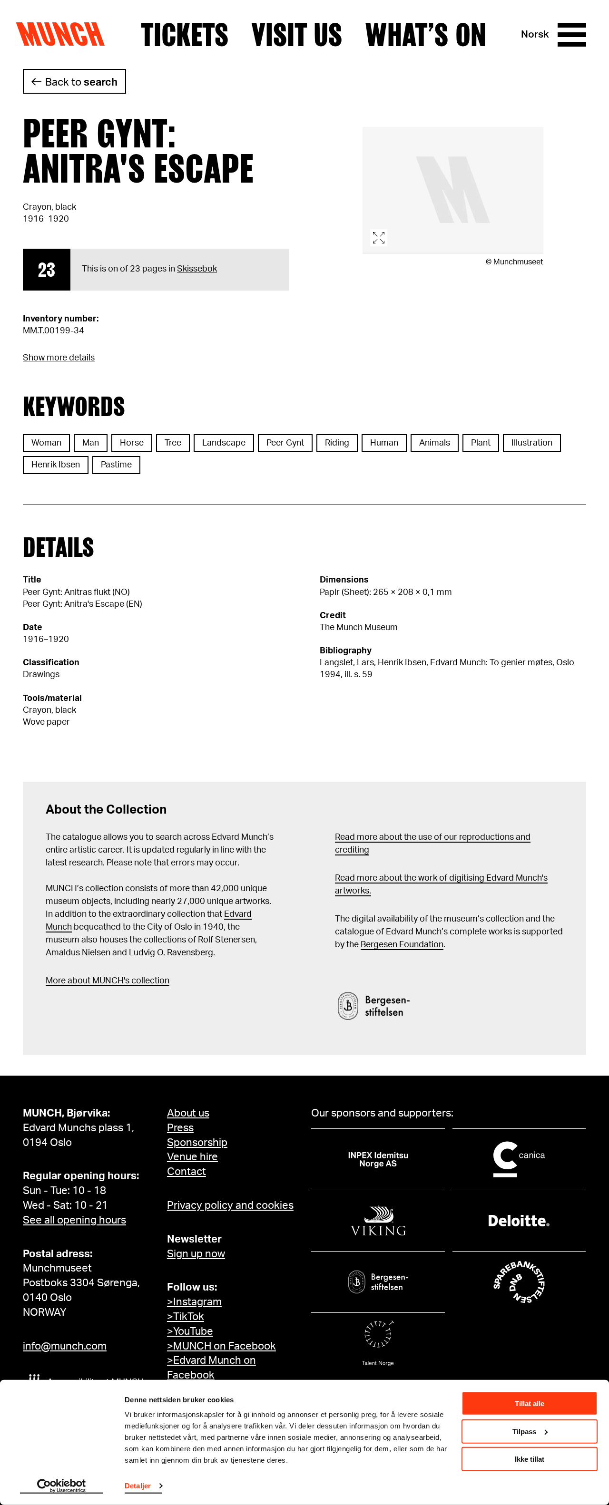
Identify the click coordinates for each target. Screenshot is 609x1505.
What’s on (425, 34)
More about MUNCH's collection (107, 981)
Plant (481, 443)
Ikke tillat (529, 1459)
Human (384, 443)
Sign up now (196, 1254)
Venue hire (192, 1157)
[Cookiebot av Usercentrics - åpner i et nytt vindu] (61, 1486)
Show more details (59, 358)
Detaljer (138, 1486)
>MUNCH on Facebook (221, 1346)
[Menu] (572, 35)
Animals (434, 443)
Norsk (535, 34)
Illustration (531, 443)
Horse (132, 443)
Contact (186, 1171)
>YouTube (190, 1331)
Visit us (296, 34)
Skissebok (197, 269)
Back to (81, 82)
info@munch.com (65, 1346)
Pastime (116, 465)
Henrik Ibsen (55, 465)
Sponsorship (197, 1142)
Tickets (184, 34)
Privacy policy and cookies (230, 1205)
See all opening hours (74, 1220)
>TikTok (185, 1316)
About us (188, 1113)
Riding (337, 443)
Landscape (224, 443)
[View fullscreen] (453, 190)
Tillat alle (529, 1403)
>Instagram (194, 1302)
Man (90, 443)
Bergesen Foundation (402, 945)
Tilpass (524, 1431)
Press (180, 1128)
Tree (173, 443)
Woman (46, 443)
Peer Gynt (285, 443)
